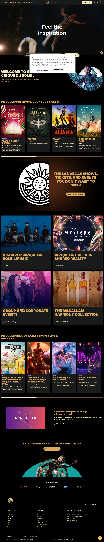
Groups (19, 2)
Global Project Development (74, 516)
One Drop (39, 520)
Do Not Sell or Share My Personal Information (42, 69)
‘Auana (56, 139)
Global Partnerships (42, 524)
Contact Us (10, 518)
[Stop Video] (101, 52)
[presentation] (21, 510)
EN (97, 2)
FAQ (8, 526)
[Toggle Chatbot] (100, 538)
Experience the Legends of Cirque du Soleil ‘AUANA (37, 380)
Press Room (40, 522)
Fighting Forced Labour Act (44, 529)
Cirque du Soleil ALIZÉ (87, 140)
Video (8, 522)
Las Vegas (13, 2)
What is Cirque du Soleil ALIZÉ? (62, 379)
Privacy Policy (33, 536)
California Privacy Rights (26, 539)
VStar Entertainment (72, 520)
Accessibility (10, 536)
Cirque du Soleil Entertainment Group (77, 514)
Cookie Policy (22, 536)
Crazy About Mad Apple (88, 379)
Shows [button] (5, 2)
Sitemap (9, 529)
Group (8, 520)
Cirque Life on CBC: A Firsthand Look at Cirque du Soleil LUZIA (12, 381)
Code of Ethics (41, 526)
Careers (39, 514)
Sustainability (41, 518)
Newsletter (10, 516)
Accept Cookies (58, 69)
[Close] (73, 55)
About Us (9, 514)
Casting (39, 516)
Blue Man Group (71, 518)
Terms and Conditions (12, 539)
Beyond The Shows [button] (28, 2)
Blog (8, 524)
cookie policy (53, 65)
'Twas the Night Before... (10, 142)
